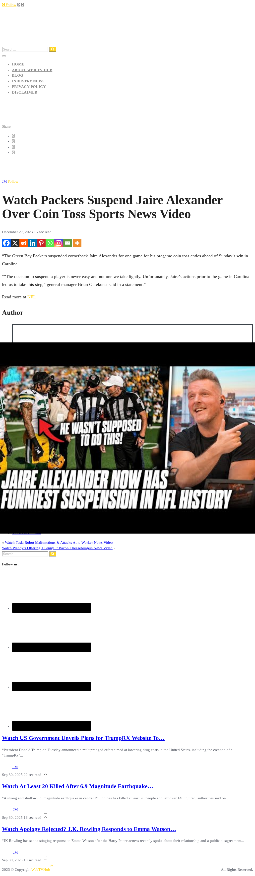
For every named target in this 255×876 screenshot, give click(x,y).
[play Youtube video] (127, 438)
